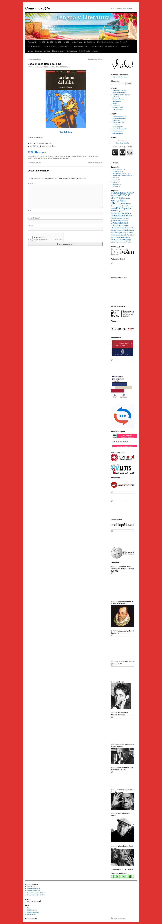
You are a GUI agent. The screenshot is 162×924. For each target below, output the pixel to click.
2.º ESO (50, 42)
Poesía (126, 229)
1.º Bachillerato (77, 42)
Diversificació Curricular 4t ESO (122, 175)
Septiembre (117, 235)
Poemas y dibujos (34, 59)
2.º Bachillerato (89, 42)
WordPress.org (31, 914)
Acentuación (116, 105)
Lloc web (30, 225)
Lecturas (47, 51)
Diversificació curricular (105, 42)
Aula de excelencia (118, 109)
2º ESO (123, 195)
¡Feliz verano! (31, 886)
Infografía (113, 218)
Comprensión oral (97, 46)
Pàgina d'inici (32, 42)
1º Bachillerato (118, 192)
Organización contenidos (119, 92)
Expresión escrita (111, 46)
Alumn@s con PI (121, 42)
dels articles (32, 910)
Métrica (115, 103)
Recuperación (126, 232)
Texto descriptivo (124, 237)
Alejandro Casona (80, 156)
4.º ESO (66, 42)
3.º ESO (58, 42)
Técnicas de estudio (65, 46)
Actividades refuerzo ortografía (121, 95)
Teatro (35, 158)
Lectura (56, 156)
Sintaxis (123, 235)
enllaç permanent (63, 158)
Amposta (127, 198)
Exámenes (125, 213)
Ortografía (113, 230)
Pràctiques (118, 232)
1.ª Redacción (116, 97)
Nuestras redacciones (118, 99)
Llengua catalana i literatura (120, 226)
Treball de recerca (34, 46)
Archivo (95, 51)
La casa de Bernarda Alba (120, 129)
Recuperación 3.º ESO (33, 888)
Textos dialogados (118, 127)
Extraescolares (72, 51)
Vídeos (129, 242)
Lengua (30, 51)
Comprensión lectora (81, 46)
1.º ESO (42, 42)
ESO (51, 156)
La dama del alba (92, 156)
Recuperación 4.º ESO (33, 891)
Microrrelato (129, 228)
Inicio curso (120, 218)
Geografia (115, 215)
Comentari (31, 183)
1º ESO (129, 193)
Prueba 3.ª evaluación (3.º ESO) (36, 893)
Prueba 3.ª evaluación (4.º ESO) (36, 895)
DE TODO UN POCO (119, 173)
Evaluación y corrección (119, 90)
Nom (30, 210)
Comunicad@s (37, 8)
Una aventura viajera (96, 59)
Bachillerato (116, 171)
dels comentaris (33, 912)
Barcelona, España (122, 142)
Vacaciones (119, 242)
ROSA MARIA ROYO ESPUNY (60, 67)
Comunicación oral (118, 107)
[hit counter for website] (122, 878)
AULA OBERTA (117, 169)
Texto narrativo (117, 101)
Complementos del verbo (119, 206)
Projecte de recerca (49, 46)
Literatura (38, 51)
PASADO (115, 186)
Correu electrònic (34, 218)
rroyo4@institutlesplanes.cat (120, 77)
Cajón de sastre (84, 51)
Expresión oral (124, 46)
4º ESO (71, 156)
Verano (124, 242)
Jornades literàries (123, 220)
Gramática (126, 215)
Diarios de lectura (58, 51)
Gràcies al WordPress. (119, 918)
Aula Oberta (118, 201)
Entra (28, 908)
